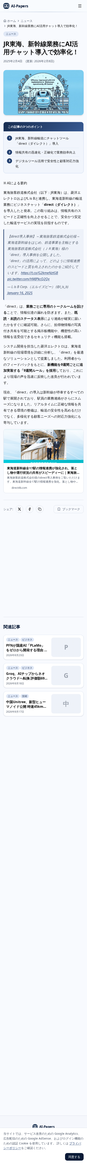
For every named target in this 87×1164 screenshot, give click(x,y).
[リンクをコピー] (40, 509)
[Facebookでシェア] (29, 509)
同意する (74, 1157)
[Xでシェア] (19, 509)
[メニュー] (80, 6)
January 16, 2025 (20, 293)
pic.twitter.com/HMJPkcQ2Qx (28, 279)
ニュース (11, 34)
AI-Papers (19, 5)
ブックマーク (71, 509)
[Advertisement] (43, 563)
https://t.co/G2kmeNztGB (39, 272)
